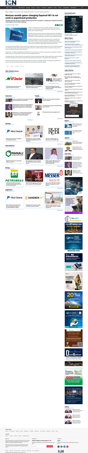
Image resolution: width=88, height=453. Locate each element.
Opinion (6, 435)
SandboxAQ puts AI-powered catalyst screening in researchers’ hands (33, 206)
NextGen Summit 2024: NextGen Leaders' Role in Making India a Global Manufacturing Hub (76, 416)
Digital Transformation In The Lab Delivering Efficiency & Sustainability (77, 125)
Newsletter (23, 450)
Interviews (8, 96)
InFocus (38, 7)
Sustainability (26, 431)
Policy (55, 7)
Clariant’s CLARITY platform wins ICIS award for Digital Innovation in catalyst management (53, 206)
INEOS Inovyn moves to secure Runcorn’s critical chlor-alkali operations (34, 87)
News (11, 7)
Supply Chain (37, 431)
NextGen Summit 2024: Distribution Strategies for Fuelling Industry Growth (76, 421)
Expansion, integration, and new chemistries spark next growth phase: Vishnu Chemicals (23, 100)
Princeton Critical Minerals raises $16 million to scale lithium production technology (73, 95)
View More (59, 91)
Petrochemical (22, 7)
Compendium (66, 7)
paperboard (17, 66)
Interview (15, 435)
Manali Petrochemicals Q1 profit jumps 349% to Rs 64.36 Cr (14, 161)
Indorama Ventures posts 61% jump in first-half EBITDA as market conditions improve (33, 162)
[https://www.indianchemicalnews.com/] (64, 451)
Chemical (15, 7)
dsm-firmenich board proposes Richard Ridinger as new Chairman (52, 106)
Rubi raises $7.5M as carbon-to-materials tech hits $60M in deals (52, 139)
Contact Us (11, 450)
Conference (11, 435)
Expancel (12, 66)
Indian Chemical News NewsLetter (41, 440)
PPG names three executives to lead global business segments (51, 100)
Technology (32, 431)
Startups (53, 431)
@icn (59, 440)
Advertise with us (17, 450)
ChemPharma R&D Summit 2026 (71, 34)
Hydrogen (28, 7)
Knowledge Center (26, 435)
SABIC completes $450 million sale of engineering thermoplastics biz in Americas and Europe (53, 162)
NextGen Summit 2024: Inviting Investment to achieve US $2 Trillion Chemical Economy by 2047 (77, 410)
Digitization (50, 7)
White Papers (73, 7)
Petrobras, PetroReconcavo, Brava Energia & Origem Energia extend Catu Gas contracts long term (13, 184)
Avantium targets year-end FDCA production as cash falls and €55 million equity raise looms (73, 92)
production (22, 66)
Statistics (20, 435)
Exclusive (44, 7)
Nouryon (7, 66)
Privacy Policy (29, 450)
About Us (6, 450)
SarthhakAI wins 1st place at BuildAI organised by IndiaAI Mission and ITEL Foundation (33, 140)
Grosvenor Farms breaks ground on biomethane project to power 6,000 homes (73, 84)
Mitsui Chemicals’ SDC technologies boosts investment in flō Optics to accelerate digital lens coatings (13, 206)
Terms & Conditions (35, 450)
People (37, 96)
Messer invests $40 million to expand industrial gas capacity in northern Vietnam (53, 184)
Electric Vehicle (43, 431)
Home (7, 7)
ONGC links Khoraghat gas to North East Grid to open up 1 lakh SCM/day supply (34, 183)
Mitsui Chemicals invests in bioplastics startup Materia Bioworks (14, 139)
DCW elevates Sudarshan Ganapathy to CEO (51, 112)
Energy (33, 7)
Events (59, 7)
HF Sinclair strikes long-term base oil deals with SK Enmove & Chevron (13, 87)
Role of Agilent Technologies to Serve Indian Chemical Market (77, 131)
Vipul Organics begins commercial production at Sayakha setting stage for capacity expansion (53, 87)
